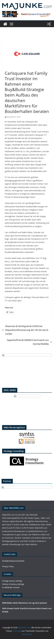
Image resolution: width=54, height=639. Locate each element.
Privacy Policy (8, 566)
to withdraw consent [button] (11, 587)
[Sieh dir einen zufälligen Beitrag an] (49, 24)
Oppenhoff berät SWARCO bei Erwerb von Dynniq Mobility (28, 342)
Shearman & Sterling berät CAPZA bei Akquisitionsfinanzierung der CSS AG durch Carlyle (26, 330)
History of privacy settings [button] (13, 584)
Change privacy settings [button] (12, 581)
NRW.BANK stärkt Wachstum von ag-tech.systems (24, 603)
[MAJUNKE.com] (5, 24)
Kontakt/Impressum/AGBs (13, 561)
